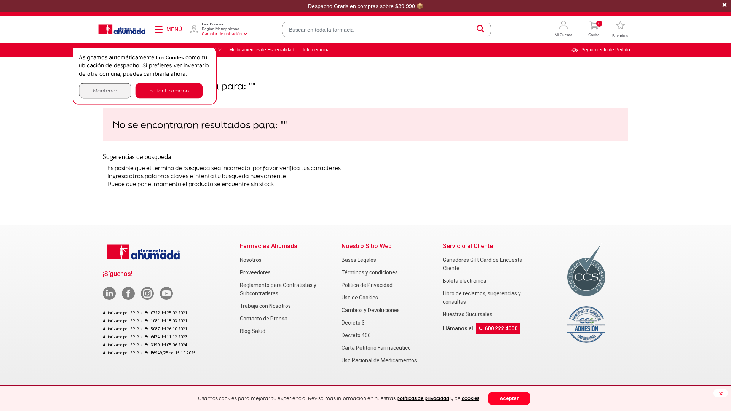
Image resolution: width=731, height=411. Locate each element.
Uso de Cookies (360, 298)
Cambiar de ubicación (222, 34)
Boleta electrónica (464, 281)
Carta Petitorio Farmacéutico (376, 348)
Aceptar (509, 398)
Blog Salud (252, 331)
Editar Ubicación (169, 90)
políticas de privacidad (423, 398)
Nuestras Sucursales (467, 314)
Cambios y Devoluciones (371, 310)
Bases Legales (359, 260)
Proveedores (255, 272)
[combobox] (386, 29)
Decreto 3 (353, 323)
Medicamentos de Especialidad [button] (261, 50)
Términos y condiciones (370, 272)
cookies (470, 398)
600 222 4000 (501, 328)
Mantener (105, 90)
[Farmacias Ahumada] (122, 29)
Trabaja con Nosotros (265, 306)
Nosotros (251, 260)
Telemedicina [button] (316, 50)
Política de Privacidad (367, 285)
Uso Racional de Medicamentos (379, 360)
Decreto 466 (356, 335)
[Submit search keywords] (480, 29)
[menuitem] (601, 50)
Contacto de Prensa (263, 318)
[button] (564, 29)
